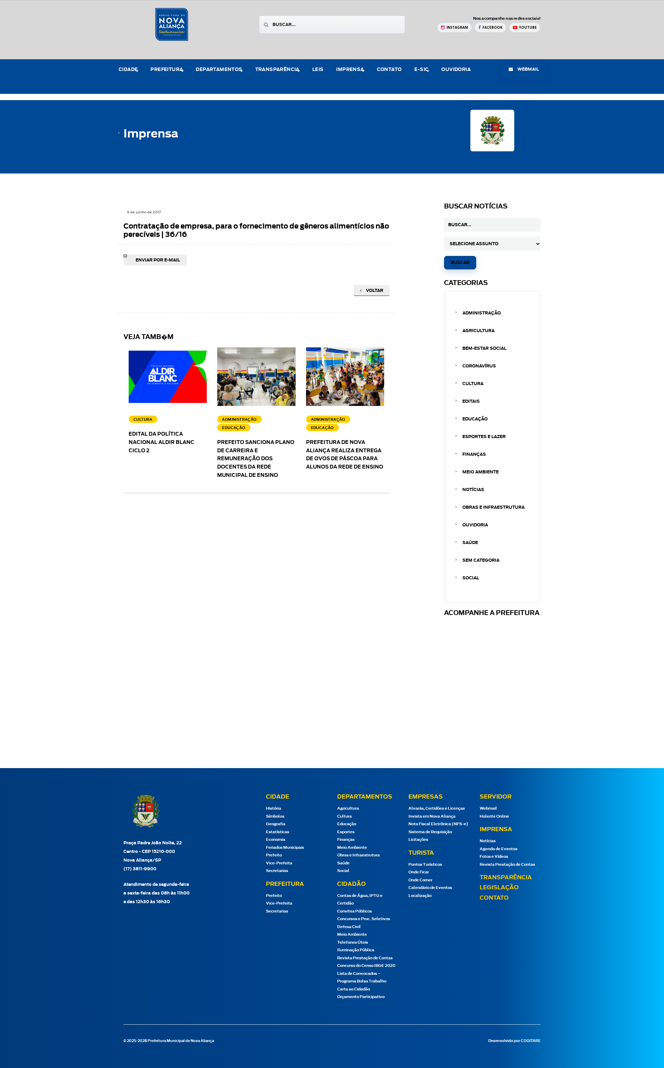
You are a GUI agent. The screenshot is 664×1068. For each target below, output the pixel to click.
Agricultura (478, 331)
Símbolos (275, 816)
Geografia (275, 824)
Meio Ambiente (480, 472)
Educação (475, 419)
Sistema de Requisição (430, 832)
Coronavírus (479, 366)
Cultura (472, 384)
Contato (389, 70)
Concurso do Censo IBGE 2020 (366, 966)
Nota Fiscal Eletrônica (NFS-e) (438, 824)
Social (470, 578)
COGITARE (531, 1041)
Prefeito (274, 855)
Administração (481, 313)
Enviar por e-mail (158, 260)
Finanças (474, 454)
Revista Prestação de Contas (365, 958)
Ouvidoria (456, 70)
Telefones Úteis (352, 942)
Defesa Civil (349, 927)
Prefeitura (166, 70)
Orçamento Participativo (361, 997)
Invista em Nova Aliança (431, 816)
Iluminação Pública (355, 950)
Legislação (499, 887)
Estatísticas (277, 832)
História (273, 808)
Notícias (473, 490)
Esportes (345, 832)
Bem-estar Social (484, 348)
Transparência (506, 877)
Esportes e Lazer (484, 437)
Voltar (374, 290)
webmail (527, 69)
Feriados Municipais (285, 847)
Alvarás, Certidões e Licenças (436, 808)
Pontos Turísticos (425, 864)
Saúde (470, 543)
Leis (318, 70)
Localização (420, 896)
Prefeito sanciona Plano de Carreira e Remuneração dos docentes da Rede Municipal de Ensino (255, 459)
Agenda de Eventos (498, 849)
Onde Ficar (418, 872)
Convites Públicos (354, 911)
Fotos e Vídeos (494, 856)
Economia (275, 840)
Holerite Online (494, 816)
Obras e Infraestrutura (493, 507)
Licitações (418, 840)
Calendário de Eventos (430, 888)
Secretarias (277, 871)
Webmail (488, 808)
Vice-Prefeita (279, 863)
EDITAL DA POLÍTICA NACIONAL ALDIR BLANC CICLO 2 (161, 442)
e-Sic (421, 70)
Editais (471, 401)
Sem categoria (480, 560)
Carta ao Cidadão (353, 989)
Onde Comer (420, 880)
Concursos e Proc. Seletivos (363, 919)
